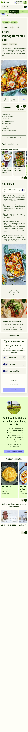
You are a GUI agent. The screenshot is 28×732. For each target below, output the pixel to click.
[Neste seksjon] (26, 11)
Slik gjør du (14, 11)
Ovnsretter (14, 22)
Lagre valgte (14, 385)
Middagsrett (6, 22)
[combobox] (12, 7)
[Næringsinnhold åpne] (14, 144)
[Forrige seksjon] (2, 11)
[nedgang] (17, 106)
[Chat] (25, 7)
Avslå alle (14, 380)
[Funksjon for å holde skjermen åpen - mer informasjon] (19, 190)
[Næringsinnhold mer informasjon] (17, 144)
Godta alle (14, 389)
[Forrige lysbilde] (22, 177)
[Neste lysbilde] (25, 177)
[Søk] (2, 7)
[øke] (24, 106)
